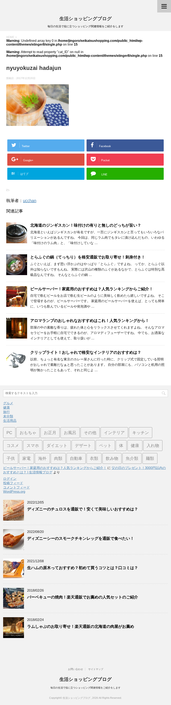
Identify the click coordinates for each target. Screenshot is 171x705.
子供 (10, 458)
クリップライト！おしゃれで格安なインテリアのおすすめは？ (85, 352)
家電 (26, 458)
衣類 (94, 458)
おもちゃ (28, 432)
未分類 (8, 416)
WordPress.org (14, 491)
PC (9, 432)
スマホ (32, 445)
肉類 (58, 458)
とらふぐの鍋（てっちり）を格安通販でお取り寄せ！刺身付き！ (87, 257)
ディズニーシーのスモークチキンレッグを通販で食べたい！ (80, 538)
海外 (42, 458)
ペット (105, 445)
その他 (90, 432)
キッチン (140, 432)
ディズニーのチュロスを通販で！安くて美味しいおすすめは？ (82, 509)
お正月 (50, 432)
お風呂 (70, 432)
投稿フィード (13, 483)
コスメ (12, 445)
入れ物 (153, 445)
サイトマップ (95, 669)
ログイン (9, 478)
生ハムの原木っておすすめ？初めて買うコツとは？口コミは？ (82, 568)
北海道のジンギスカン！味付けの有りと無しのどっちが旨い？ (85, 225)
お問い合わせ (75, 669)
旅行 (6, 412)
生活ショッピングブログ (85, 18)
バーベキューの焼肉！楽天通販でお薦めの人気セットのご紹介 (82, 597)
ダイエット (57, 445)
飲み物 (112, 458)
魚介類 (132, 458)
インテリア (114, 432)
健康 (6, 407)
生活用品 (9, 420)
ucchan (29, 200)
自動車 (76, 458)
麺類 (150, 458)
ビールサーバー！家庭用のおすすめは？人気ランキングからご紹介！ (91, 289)
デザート (83, 445)
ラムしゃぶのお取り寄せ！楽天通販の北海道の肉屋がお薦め (80, 626)
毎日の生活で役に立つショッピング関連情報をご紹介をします (85, 687)
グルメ (8, 403)
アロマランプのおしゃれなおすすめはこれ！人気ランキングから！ (89, 320)
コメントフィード (16, 487)
